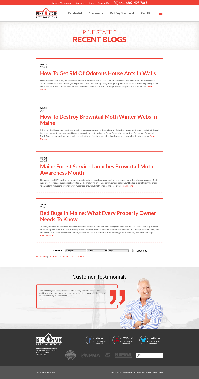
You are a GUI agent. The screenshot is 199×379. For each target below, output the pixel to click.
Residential (75, 13)
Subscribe (141, 250)
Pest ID (145, 13)
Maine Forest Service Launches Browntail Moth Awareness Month (96, 169)
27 (75, 256)
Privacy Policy (158, 372)
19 (52, 256)
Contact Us (104, 2)
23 (64, 256)
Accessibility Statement (142, 372)
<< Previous (41, 256)
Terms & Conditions (118, 372)
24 (66, 256)
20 (55, 256)
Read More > (128, 185)
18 (49, 256)
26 (72, 256)
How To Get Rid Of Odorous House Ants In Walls (98, 73)
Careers (80, 2)
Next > (81, 256)
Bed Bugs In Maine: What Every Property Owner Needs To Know (98, 216)
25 (69, 256)
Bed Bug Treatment (122, 13)
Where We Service (61, 2)
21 (58, 256)
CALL (133, 2)
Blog (91, 2)
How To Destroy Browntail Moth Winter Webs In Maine (98, 119)
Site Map (129, 372)
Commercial (96, 13)
